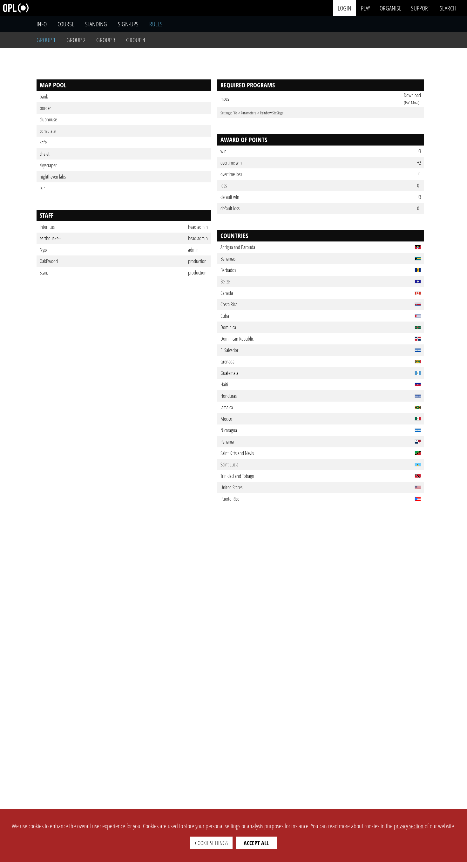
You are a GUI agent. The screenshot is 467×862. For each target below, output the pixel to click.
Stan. (44, 272)
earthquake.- (50, 238)
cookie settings (211, 843)
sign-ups (128, 24)
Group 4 (135, 40)
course (66, 24)
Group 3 (105, 40)
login (344, 7)
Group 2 (75, 40)
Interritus (47, 226)
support (420, 7)
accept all (256, 843)
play (365, 7)
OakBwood (49, 261)
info (42, 24)
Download (412, 95)
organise (391, 7)
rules (156, 24)
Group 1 (46, 40)
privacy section (408, 826)
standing (96, 24)
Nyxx (43, 249)
